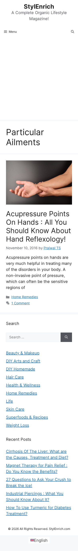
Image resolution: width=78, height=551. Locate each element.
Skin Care (15, 409)
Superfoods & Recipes (27, 417)
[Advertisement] (39, 79)
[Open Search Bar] (72, 32)
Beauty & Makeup (22, 353)
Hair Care (15, 377)
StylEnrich (39, 6)
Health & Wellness (23, 385)
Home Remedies (24, 297)
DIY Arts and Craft (23, 361)
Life (9, 401)
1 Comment (20, 303)
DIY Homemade (20, 369)
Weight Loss (17, 425)
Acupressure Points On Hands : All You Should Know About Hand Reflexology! (38, 226)
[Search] (66, 337)
